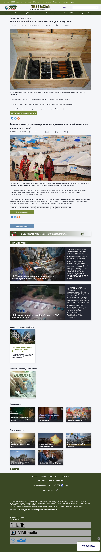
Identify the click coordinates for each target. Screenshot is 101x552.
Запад (81, 13)
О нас (34, 476)
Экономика (27, 2)
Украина (37, 13)
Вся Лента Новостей (24, 18)
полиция (50, 109)
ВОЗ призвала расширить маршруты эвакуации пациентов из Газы (33, 277)
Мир (89, 13)
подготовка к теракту (38, 109)
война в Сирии (24, 207)
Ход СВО (27, 13)
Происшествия (46, 2)
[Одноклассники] (18, 118)
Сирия (17, 13)
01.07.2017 (18, 25)
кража (26, 109)
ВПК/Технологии (16, 2)
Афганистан (6, 13)
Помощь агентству (49, 476)
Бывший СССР (68, 13)
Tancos (13, 109)
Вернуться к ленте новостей (51, 480)
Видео (72, 2)
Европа (19, 109)
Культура (65, 2)
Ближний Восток (51, 13)
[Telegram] (15, 118)
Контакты (65, 476)
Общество (36, 2)
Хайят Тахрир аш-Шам (63, 207)
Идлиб (33, 207)
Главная (13, 18)
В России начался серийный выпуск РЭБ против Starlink (35, 316)
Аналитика (56, 2)
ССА (52, 207)
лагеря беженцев (43, 207)
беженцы (14, 207)
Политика (6, 2)
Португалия (59, 109)
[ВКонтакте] (12, 118)
